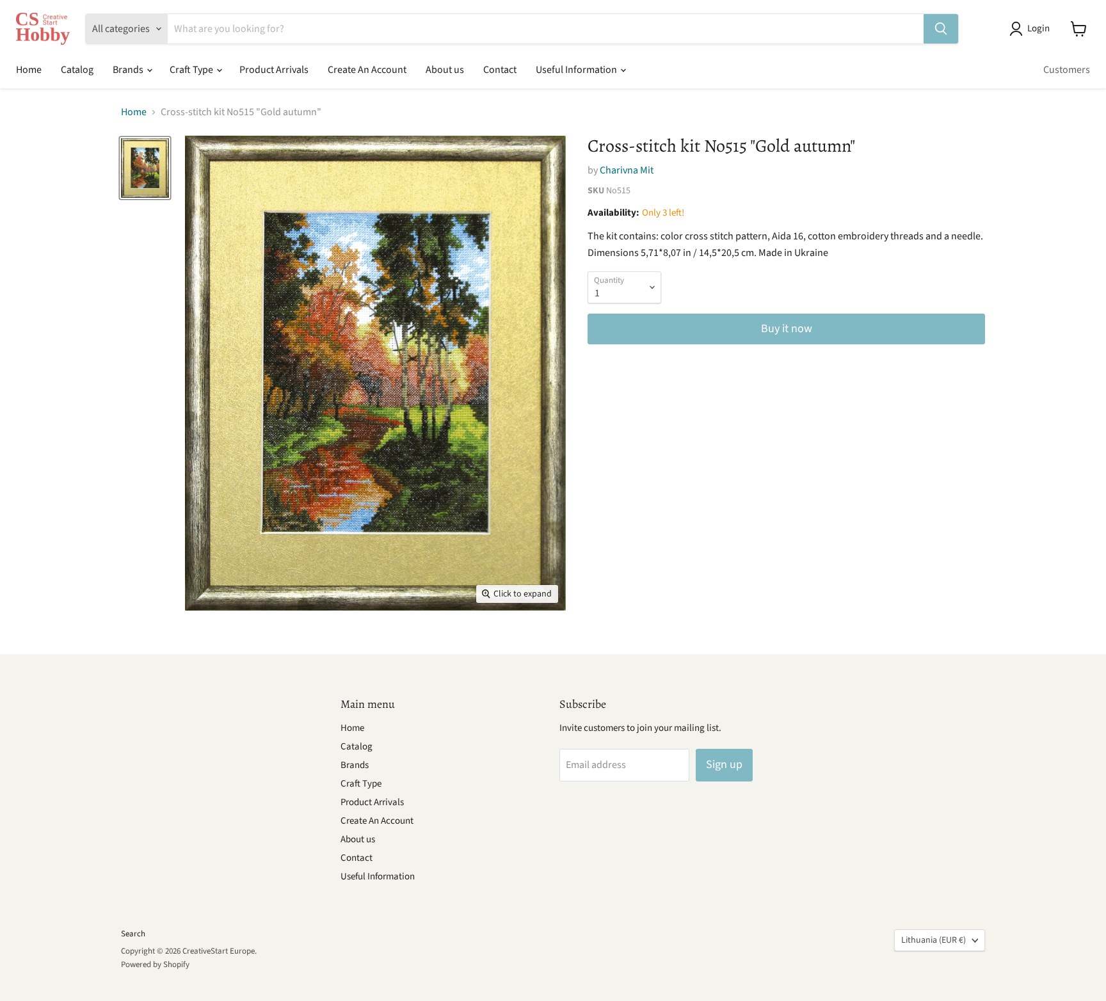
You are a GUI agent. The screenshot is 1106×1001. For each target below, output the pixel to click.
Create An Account (367, 70)
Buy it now (786, 329)
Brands (129, 70)
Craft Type (192, 70)
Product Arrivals (274, 70)
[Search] (941, 29)
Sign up (724, 765)
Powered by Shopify (155, 964)
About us (445, 70)
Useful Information (577, 70)
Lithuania (933, 940)
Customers (1066, 70)
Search (133, 934)
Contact (500, 70)
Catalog (77, 70)
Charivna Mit (626, 170)
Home (29, 70)
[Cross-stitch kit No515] (145, 167)
